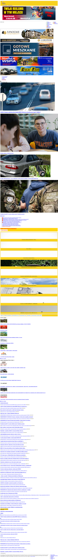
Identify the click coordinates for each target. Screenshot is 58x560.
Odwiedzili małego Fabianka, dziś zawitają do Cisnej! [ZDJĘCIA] (12, 479)
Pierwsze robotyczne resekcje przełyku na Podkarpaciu (10, 500)
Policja (55, 22)
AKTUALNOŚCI (4, 76)
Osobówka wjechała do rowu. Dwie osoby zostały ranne (10, 462)
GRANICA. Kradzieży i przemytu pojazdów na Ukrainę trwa (11, 482)
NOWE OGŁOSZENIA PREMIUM (8, 228)
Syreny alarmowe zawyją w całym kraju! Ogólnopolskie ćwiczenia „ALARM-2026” (15, 465)
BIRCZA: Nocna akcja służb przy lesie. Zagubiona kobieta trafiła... (12, 448)
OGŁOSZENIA (4, 77)
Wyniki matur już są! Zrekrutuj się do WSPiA (8, 493)
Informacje (2, 215)
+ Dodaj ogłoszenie (4, 230)
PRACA (2, 315)
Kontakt (52, 558)
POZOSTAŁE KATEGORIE (37, 315)
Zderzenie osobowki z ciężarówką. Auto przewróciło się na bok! (11, 225)
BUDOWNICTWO (23, 315)
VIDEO (1, 513)
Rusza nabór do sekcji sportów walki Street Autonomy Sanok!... (12, 217)
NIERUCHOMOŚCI (8, 315)
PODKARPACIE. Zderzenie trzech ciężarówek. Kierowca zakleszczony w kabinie (15, 489)
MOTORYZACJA (15, 315)
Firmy (48, 25)
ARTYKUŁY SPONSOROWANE (6, 511)
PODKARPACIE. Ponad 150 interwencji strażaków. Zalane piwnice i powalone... (15, 420)
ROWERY (29, 315)
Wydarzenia (56, 23)
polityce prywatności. (32, 556)
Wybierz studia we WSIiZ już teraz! (7, 153)
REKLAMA (4, 79)
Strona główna (53, 554)
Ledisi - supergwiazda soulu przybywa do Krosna (9, 496)
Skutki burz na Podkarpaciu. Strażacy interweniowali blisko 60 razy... (13, 472)
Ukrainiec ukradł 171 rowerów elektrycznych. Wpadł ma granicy (12, 214)
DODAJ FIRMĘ (3, 358)
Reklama (3, 2)
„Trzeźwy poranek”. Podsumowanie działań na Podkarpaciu (11, 475)
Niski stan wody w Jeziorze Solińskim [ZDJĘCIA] (10, 218)
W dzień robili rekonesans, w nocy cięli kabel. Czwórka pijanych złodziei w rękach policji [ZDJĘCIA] (19, 178)
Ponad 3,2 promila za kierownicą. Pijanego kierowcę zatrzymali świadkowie (14, 458)
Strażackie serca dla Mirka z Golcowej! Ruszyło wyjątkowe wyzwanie (13, 503)
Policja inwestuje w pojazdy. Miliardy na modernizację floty (11, 507)
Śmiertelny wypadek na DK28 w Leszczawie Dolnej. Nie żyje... (12, 222)
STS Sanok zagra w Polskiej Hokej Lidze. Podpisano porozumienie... (13, 455)
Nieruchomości (49, 24)
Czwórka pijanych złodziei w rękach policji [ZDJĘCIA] (10, 437)
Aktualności (4, 3)
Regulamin (52, 556)
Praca (48, 23)
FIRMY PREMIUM (7, 360)
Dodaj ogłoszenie (4, 5)
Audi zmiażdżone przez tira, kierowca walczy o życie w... (10, 223)
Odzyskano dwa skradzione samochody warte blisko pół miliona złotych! (13, 451)
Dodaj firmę (10, 5)
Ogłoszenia (49, 22)
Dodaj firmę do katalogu (54, 555)
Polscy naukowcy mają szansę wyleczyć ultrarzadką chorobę (11, 221)
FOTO (1, 535)
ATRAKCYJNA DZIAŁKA (6, 226)
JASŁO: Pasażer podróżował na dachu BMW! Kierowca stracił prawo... (13, 406)
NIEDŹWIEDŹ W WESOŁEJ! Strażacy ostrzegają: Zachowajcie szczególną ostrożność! (16, 219)
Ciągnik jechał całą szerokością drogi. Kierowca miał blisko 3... (12, 441)
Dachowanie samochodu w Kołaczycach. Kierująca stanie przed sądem (13, 486)
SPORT (3, 78)
